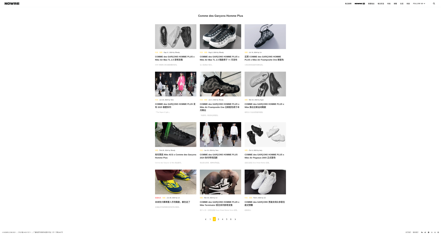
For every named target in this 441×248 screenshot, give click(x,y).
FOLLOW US (418, 3)
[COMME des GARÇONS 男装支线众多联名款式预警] (265, 182)
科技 (408, 3)
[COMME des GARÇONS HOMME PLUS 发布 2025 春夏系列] (175, 84)
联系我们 (416, 232)
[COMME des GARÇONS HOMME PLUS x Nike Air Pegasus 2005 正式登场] (265, 134)
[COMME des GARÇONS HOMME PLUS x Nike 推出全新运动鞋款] (265, 84)
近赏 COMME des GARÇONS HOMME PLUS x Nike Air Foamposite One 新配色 (264, 58)
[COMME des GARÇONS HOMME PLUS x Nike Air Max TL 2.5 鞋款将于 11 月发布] (220, 36)
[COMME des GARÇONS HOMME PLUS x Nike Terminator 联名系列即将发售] (220, 182)
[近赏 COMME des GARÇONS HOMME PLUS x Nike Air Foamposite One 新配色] (265, 36)
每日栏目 (381, 3)
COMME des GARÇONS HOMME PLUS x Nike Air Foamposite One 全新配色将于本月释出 (219, 107)
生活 (401, 3)
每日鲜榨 (348, 3)
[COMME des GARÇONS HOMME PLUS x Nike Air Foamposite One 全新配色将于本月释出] (220, 84)
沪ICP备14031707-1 (24, 232)
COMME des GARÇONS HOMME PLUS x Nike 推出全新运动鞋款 (264, 106)
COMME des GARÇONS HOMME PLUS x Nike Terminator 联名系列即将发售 (219, 203)
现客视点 (371, 3)
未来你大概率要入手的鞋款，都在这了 (172, 201)
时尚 (389, 3)
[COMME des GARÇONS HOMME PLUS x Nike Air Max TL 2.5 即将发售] (175, 36)
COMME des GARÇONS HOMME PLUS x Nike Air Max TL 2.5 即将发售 (175, 58)
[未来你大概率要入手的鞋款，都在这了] (175, 182)
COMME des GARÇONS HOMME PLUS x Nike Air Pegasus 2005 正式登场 (264, 156)
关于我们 (408, 232)
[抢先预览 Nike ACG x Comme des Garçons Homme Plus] (175, 134)
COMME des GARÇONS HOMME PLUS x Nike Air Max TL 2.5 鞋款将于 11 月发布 (219, 58)
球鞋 (395, 3)
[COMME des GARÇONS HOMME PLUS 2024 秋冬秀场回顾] (220, 134)
